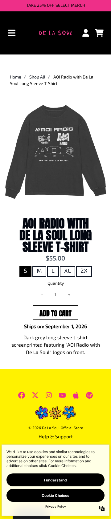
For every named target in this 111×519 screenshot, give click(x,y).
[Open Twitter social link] (35, 395)
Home (15, 77)
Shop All (37, 77)
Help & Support (56, 437)
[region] (55, 5)
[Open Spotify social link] (89, 395)
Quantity (55, 283)
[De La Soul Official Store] (55, 33)
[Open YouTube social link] (62, 395)
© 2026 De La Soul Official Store (55, 428)
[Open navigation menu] (11, 33)
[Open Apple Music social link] (76, 395)
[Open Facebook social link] (21, 395)
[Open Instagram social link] (49, 395)
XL (67, 271)
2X (84, 271)
